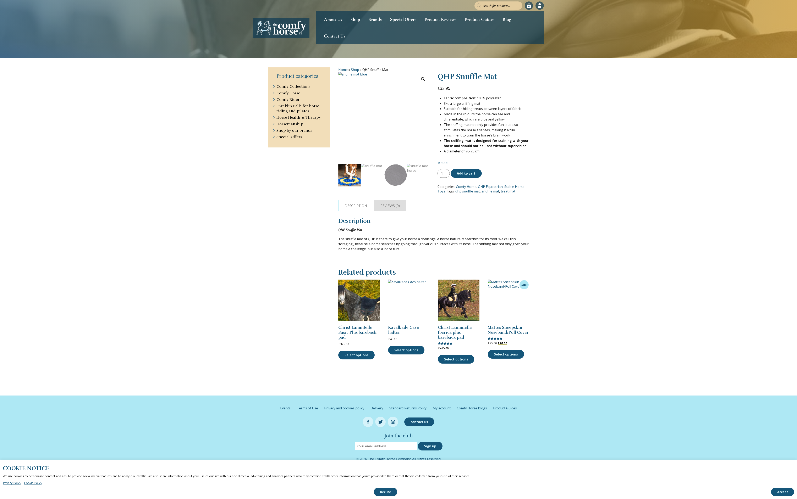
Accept (782, 492)
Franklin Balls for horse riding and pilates (297, 108)
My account (442, 408)
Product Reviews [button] (440, 19)
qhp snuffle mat (467, 191)
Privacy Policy (12, 483)
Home (343, 69)
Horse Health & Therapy (298, 117)
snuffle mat (490, 191)
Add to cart (466, 173)
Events (285, 408)
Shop (355, 19)
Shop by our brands (294, 130)
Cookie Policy (33, 483)
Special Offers (403, 19)
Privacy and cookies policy (344, 408)
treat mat (508, 191)
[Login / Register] (539, 5)
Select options (356, 355)
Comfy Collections (293, 86)
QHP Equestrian (490, 186)
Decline (385, 492)
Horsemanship (289, 124)
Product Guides (479, 19)
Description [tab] (356, 205)
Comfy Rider (287, 99)
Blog (507, 19)
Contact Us (334, 36)
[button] (423, 79)
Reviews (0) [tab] (390, 205)
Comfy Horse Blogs (472, 408)
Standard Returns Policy (408, 408)
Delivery (376, 408)
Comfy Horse (466, 186)
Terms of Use (307, 408)
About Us (333, 19)
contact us (419, 422)
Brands (375, 19)
